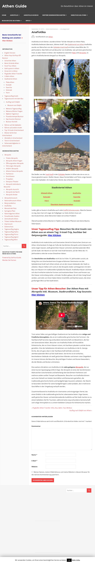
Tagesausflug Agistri (11, 237)
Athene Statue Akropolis (14, 171)
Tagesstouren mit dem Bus (13, 99)
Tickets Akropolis (12, 158)
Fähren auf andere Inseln (13, 128)
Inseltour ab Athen (78, 15)
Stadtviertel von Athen (76, 44)
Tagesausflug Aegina (11, 229)
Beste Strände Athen (11, 63)
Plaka (74, 53)
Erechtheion (10, 176)
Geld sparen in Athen (11, 68)
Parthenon (9, 174)
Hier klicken (54, 235)
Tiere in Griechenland (11, 141)
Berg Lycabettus (10, 203)
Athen (51, 37)
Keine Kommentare (52, 29)
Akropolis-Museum (31, 15)
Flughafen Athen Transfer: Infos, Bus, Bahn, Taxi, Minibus (52, 408)
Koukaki (8, 85)
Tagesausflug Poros (11, 234)
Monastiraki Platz (10, 208)
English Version (9, 53)
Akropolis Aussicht (12, 189)
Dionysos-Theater (12, 182)
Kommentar (36, 426)
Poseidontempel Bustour (14, 116)
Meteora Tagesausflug (13, 109)
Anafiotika (77, 193)
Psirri (8, 93)
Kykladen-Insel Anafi (60, 47)
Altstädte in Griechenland (13, 138)
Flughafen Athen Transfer (13, 74)
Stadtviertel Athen (10, 79)
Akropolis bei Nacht (13, 192)
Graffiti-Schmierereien (71, 210)
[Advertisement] (49, 505)
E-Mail (34, 461)
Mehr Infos (76, 560)
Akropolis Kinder (12, 195)
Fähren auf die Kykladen (12, 125)
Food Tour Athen (10, 66)
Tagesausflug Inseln (11, 96)
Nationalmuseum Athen (12, 201)
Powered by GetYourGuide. (11, 258)
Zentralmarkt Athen (11, 219)
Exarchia (76, 197)
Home (4, 15)
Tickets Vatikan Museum (12, 221)
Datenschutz (8, 227)
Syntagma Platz (9, 211)
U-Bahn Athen (9, 76)
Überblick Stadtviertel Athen (62, 204)
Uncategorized (64, 29)
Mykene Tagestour (12, 114)
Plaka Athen (10, 82)
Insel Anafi (49, 174)
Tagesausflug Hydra (11, 232)
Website (34, 467)
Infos (28, 20)
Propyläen (9, 179)
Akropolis (14, 15)
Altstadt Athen (46, 193)
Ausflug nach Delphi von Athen (80, 410)
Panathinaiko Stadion (11, 216)
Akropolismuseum (10, 198)
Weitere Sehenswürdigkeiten (53, 15)
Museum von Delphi (14, 105)
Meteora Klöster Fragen (14, 111)
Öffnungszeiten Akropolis (15, 163)
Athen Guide (14, 6)
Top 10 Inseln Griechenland (14, 130)
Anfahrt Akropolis (12, 169)
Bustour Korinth (11, 122)
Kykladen (61, 174)
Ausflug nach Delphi (13, 102)
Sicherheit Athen (10, 61)
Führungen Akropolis (13, 166)
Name (34, 455)
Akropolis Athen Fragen (14, 161)
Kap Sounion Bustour (13, 119)
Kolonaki (46, 197)
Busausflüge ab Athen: (11, 20)
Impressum (8, 224)
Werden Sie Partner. (9, 260)
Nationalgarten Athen (12, 214)
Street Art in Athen (10, 71)
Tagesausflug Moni (11, 240)
